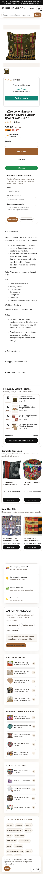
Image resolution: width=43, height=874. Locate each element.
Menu (32, 8)
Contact (10, 825)
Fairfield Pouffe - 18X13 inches (32, 483)
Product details (12, 231)
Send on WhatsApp (26, 219)
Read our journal (27, 625)
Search (37, 15)
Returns (28, 825)
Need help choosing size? (16, 372)
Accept (7, 868)
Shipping (19, 825)
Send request (12, 219)
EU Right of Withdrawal (15, 851)
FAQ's (9, 836)
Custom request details (15, 204)
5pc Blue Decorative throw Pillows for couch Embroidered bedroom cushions (11, 539)
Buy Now (21, 159)
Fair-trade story (12, 630)
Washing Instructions (14, 830)
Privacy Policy (24, 841)
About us (28, 830)
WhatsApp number (14, 195)
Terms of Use (19, 836)
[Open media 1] (7, 71)
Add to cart (21, 151)
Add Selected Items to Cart (21, 441)
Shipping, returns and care (17, 361)
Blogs (9, 846)
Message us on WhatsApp (16, 645)
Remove (8, 401)
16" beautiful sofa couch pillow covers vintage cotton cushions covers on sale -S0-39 (31, 539)
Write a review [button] (21, 98)
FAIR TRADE (11, 841)
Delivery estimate (13, 351)
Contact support (12, 625)
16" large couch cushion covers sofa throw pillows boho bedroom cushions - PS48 (10, 483)
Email (9, 187)
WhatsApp (21, 168)
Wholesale (18, 846)
